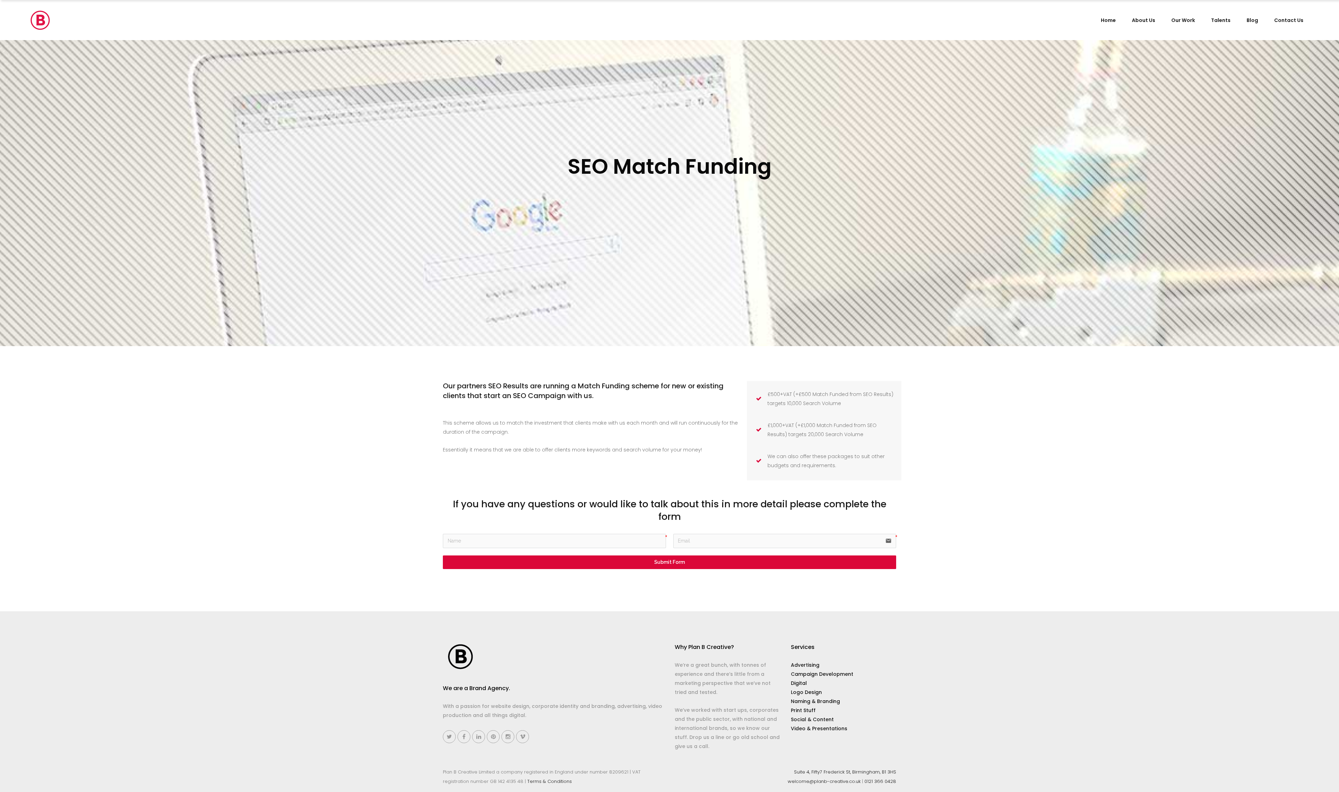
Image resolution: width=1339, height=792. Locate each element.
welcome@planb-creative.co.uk (824, 781)
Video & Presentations (819, 728)
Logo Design (806, 692)
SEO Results (508, 386)
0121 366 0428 (880, 781)
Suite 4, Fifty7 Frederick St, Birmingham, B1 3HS (845, 772)
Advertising (805, 665)
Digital (799, 683)
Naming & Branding (815, 701)
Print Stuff (803, 710)
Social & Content (812, 719)
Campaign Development (822, 674)
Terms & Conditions (549, 781)
